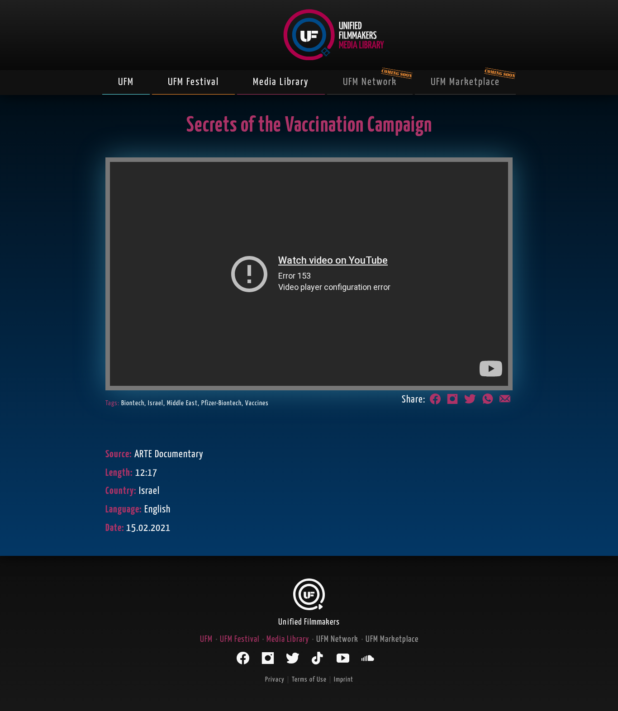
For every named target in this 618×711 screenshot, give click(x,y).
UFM (126, 82)
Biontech (132, 403)
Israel (155, 403)
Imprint (343, 679)
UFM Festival (193, 82)
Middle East (182, 403)
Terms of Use (309, 679)
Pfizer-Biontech (221, 403)
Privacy (275, 679)
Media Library (281, 82)
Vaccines (257, 403)
